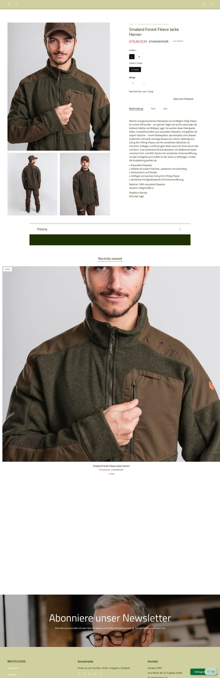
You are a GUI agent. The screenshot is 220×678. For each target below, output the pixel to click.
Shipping (42, 229)
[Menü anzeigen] (9, 4)
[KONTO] (204, 4)
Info (165, 108)
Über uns (42, 240)
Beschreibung (136, 108)
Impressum (13, 668)
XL (139, 56)
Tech (153, 108)
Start (131, 24)
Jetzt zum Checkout (183, 99)
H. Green (135, 69)
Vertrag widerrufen (204, 672)
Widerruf (11, 674)
